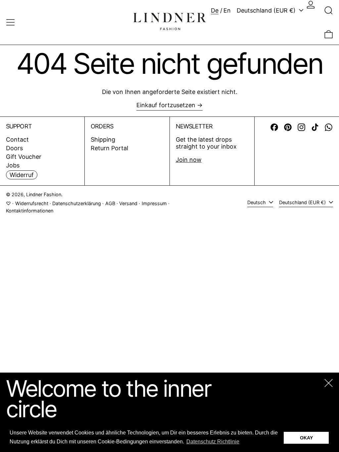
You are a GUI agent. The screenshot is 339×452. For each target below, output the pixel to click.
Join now (189, 159)
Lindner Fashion (43, 194)
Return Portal (109, 148)
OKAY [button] (306, 437)
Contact (17, 139)
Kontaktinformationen (29, 210)
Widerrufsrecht (31, 203)
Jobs (13, 165)
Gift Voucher (23, 156)
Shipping (103, 139)
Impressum (154, 203)
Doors (14, 148)
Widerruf (22, 174)
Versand (128, 203)
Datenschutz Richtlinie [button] (212, 441)
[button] (328, 10)
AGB (110, 203)
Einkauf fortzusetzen (165, 105)
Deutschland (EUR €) (267, 10)
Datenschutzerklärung (76, 203)
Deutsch (257, 202)
